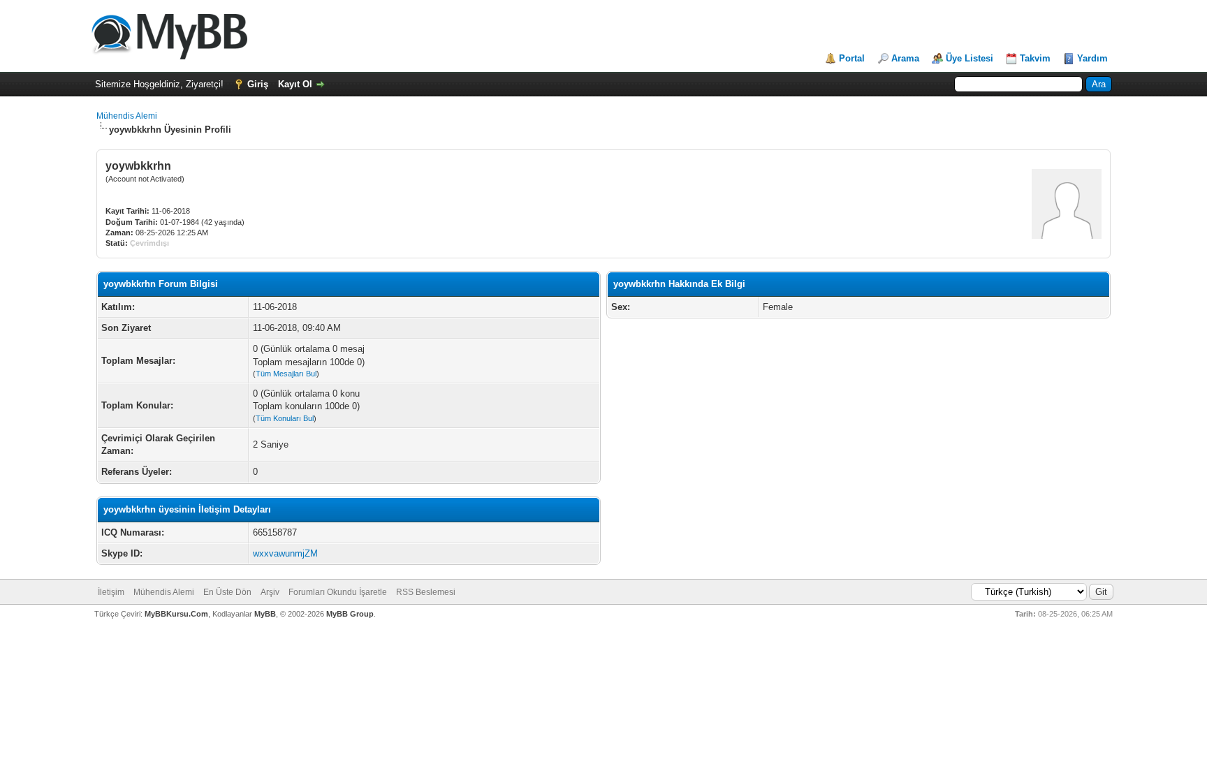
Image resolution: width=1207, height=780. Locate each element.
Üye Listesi (969, 58)
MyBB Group (350, 614)
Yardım (1092, 58)
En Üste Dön (227, 592)
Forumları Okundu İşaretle (337, 592)
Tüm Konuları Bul (285, 418)
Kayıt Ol (295, 84)
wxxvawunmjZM (285, 553)
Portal (852, 58)
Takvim (1035, 58)
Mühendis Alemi (126, 116)
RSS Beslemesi (425, 592)
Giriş (257, 84)
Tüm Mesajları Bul (286, 373)
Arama (905, 58)
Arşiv (270, 592)
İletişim (111, 592)
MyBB (265, 614)
